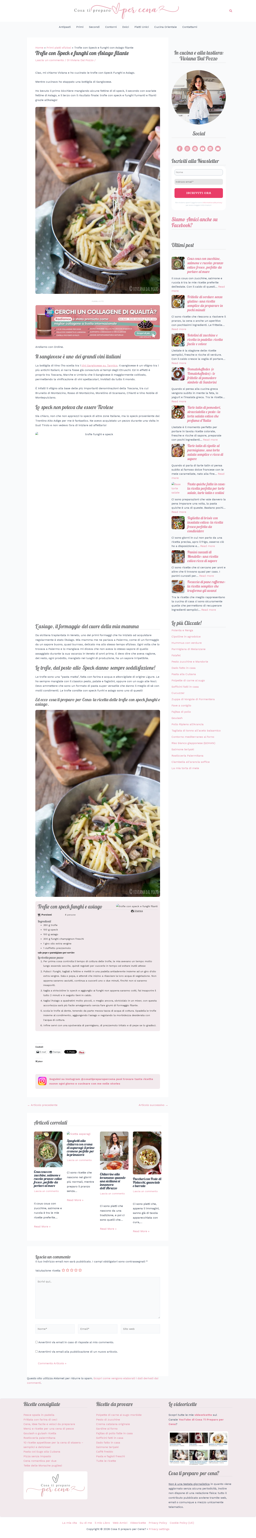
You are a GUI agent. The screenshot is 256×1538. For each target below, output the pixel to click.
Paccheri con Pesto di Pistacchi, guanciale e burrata (147, 1182)
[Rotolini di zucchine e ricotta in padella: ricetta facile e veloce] (178, 339)
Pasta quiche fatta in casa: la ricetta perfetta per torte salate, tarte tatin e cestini (206, 488)
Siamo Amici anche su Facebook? (195, 222)
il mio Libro (102, 1522)
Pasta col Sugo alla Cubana (42, 1451)
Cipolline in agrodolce (186, 636)
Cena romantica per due (40, 1460)
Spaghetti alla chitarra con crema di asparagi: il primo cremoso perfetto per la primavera (81, 1147)
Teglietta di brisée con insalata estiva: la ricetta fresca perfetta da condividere (205, 524)
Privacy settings (159, 1529)
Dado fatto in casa (184, 668)
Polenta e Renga (182, 630)
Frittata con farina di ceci (40, 1419)
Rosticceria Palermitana (187, 755)
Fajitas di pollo (181, 711)
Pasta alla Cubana (184, 674)
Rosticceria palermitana (39, 1437)
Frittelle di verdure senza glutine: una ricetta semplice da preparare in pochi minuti (205, 303)
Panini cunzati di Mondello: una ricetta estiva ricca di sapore (202, 556)
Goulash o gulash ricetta (40, 1433)
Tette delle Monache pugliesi (43, 1465)
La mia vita (69, 1522)
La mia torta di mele (185, 768)
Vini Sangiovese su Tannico (99, 365)
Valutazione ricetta (47, 1270)
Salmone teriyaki (183, 749)
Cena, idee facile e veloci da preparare (49, 1424)
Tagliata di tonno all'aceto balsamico (196, 730)
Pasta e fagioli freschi (110, 1456)
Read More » (42, 1226)
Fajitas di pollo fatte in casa (114, 1433)
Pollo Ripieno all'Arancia (188, 724)
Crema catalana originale (113, 1424)
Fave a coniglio (181, 705)
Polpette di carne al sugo (188, 680)
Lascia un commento (49, 60)
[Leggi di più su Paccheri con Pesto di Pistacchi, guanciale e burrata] (147, 1152)
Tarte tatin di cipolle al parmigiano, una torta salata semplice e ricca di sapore (205, 452)
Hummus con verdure (187, 642)
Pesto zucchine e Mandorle (190, 661)
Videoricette (138, 1522)
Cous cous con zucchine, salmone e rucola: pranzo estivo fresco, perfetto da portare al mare (48, 1178)
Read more (179, 329)
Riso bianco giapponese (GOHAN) (193, 743)
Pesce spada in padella (39, 1414)
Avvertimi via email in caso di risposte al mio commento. (76, 1342)
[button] (230, 11)
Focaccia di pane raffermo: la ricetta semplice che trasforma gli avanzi (206, 586)
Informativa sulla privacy (212, 202)
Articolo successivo (153, 1105)
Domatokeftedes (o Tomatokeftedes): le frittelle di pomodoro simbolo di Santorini (201, 375)
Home (39, 47)
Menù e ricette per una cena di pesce (49, 1428)
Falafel (176, 655)
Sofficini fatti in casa (185, 686)
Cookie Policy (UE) (182, 1522)
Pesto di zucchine (108, 1419)
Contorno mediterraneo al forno (193, 736)
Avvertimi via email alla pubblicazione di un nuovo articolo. (78, 1351)
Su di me (86, 1522)
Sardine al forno (107, 1428)
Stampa (138, 911)
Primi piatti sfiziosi (58, 47)
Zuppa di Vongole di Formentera (193, 699)
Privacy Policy (158, 1522)
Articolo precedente (42, 1105)
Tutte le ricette (106, 1460)
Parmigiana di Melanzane (188, 649)
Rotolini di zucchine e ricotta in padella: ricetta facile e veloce (205, 339)
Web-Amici (120, 1522)
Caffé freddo (104, 1451)
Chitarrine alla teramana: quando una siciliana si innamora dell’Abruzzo (113, 1181)
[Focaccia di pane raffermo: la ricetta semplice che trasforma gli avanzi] (178, 586)
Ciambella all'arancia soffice (191, 762)
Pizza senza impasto (37, 1456)
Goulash (177, 718)
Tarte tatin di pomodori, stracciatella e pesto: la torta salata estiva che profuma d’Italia (204, 414)
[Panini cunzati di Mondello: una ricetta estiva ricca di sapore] (178, 556)
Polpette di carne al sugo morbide (119, 1414)
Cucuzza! (178, 693)
